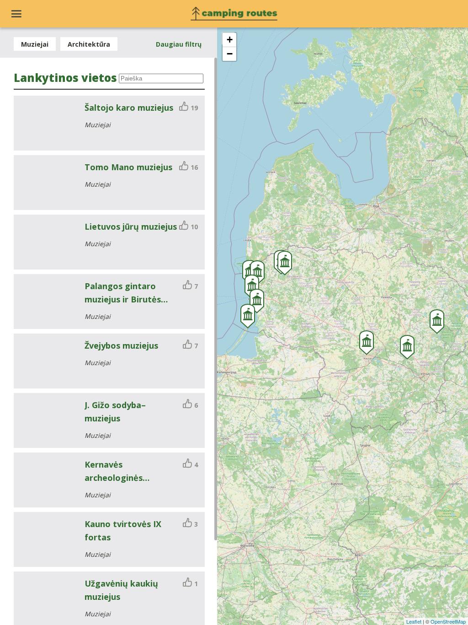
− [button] (230, 53)
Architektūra (89, 44)
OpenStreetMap (448, 621)
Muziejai (34, 44)
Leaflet (413, 621)
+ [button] (230, 39)
